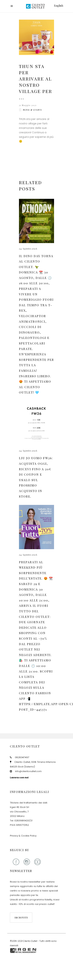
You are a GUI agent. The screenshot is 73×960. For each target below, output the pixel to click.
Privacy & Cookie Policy (23, 835)
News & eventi (32, 110)
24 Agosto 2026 (28, 248)
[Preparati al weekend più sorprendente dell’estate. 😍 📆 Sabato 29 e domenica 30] (36, 527)
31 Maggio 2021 (27, 105)
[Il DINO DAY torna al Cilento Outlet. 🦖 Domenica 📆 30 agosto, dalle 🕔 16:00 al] (36, 221)
